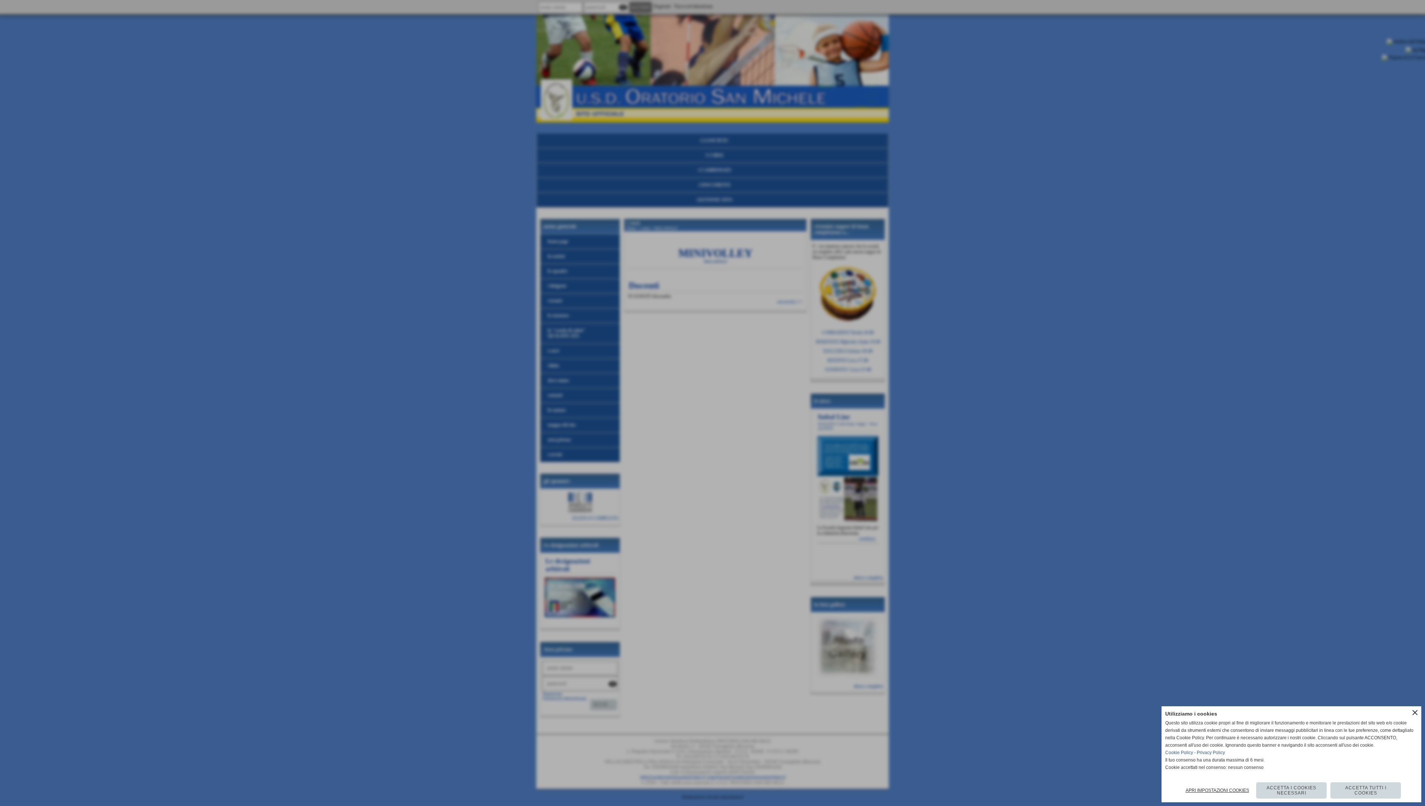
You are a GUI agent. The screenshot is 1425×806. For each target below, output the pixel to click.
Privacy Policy (1211, 752)
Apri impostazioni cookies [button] (1217, 790)
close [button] (1415, 712)
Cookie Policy (1179, 752)
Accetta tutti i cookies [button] (1365, 790)
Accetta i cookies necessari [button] (1291, 790)
